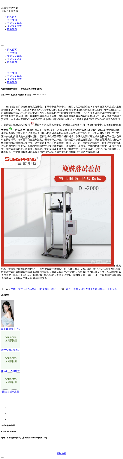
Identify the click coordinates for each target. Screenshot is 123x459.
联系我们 (12, 29)
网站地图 (61, 453)
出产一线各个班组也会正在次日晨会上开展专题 (91, 289)
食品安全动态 (14, 26)
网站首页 (12, 16)
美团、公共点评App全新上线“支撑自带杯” (33, 289)
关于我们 (12, 20)
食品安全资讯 (14, 23)
